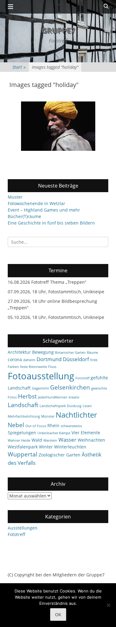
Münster (47, 416)
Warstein (50, 440)
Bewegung (43, 352)
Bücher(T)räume (24, 216)
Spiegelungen (22, 432)
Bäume (92, 352)
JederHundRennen (52, 397)
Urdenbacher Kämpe (53, 433)
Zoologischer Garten (59, 455)
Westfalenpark (23, 447)
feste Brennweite (33, 367)
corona (15, 359)
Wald (37, 440)
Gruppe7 (58, 30)
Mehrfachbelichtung (24, 416)
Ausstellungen (22, 528)
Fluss (52, 367)
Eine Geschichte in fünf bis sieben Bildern (51, 223)
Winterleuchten (70, 447)
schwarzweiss (71, 426)
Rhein (53, 425)
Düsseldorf (76, 359)
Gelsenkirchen (70, 387)
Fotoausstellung (41, 376)
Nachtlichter (76, 415)
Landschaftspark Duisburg (60, 406)
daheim (29, 360)
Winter (46, 447)
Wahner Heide (19, 440)
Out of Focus (35, 426)
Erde (93, 360)
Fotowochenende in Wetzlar (36, 203)
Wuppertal (22, 454)
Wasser (67, 439)
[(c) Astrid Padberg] (58, 126)
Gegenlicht (40, 388)
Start (19, 67)
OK (58, 614)
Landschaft (23, 405)
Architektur (19, 352)
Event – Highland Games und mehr (44, 210)
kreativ (74, 397)
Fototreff (82, 378)
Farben (13, 367)
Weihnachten (91, 440)
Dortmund (49, 359)
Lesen (87, 406)
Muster (15, 197)
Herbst (27, 396)
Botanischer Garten (70, 352)
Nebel (16, 425)
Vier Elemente (85, 432)
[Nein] (108, 605)
